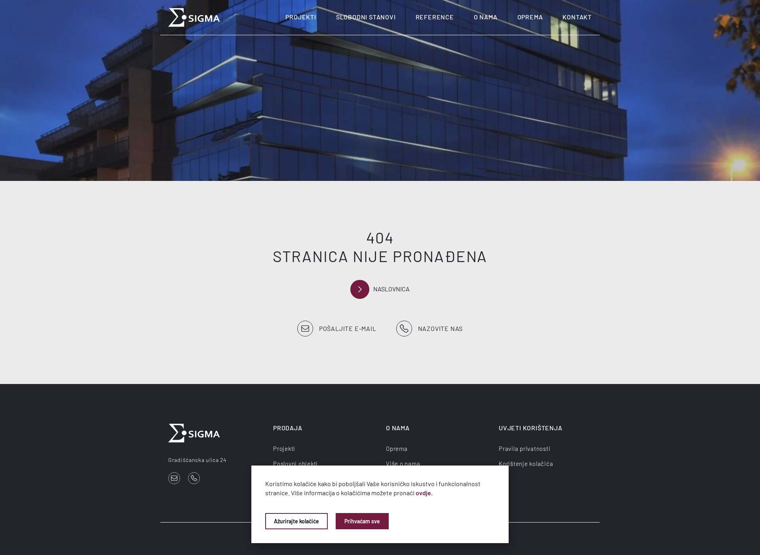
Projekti (300, 17)
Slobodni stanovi (366, 17)
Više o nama (403, 463)
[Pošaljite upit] (174, 478)
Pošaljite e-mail (347, 328)
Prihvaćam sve (362, 521)
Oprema (530, 17)
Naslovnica (391, 289)
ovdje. (424, 492)
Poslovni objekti (295, 463)
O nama (486, 17)
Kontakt (577, 17)
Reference (435, 17)
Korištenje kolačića (526, 463)
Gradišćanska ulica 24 (197, 459)
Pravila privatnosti (524, 448)
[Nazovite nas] (194, 478)
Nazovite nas (440, 328)
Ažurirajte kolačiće (296, 521)
